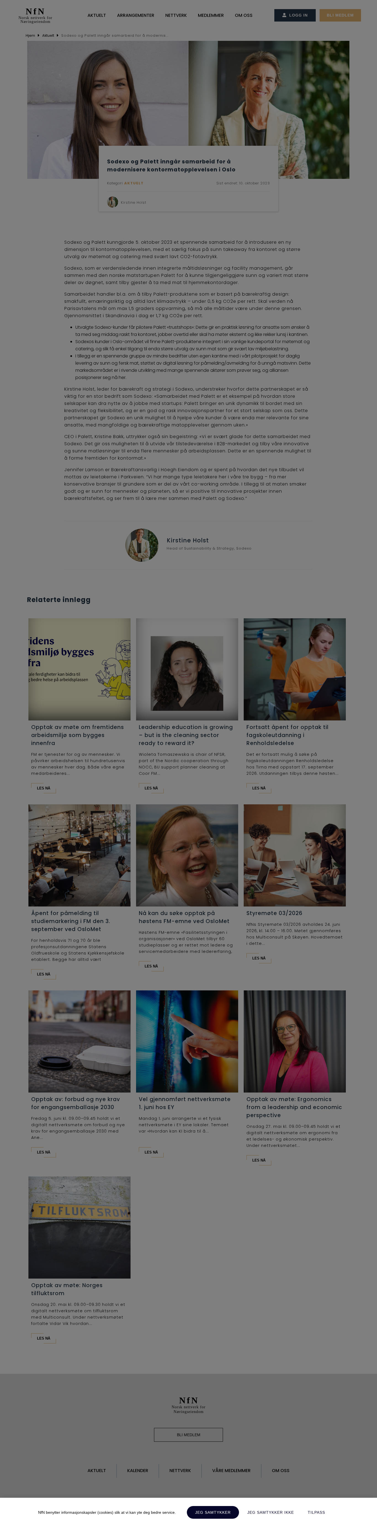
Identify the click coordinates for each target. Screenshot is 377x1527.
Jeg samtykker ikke (270, 1512)
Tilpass (316, 1512)
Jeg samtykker (213, 1512)
